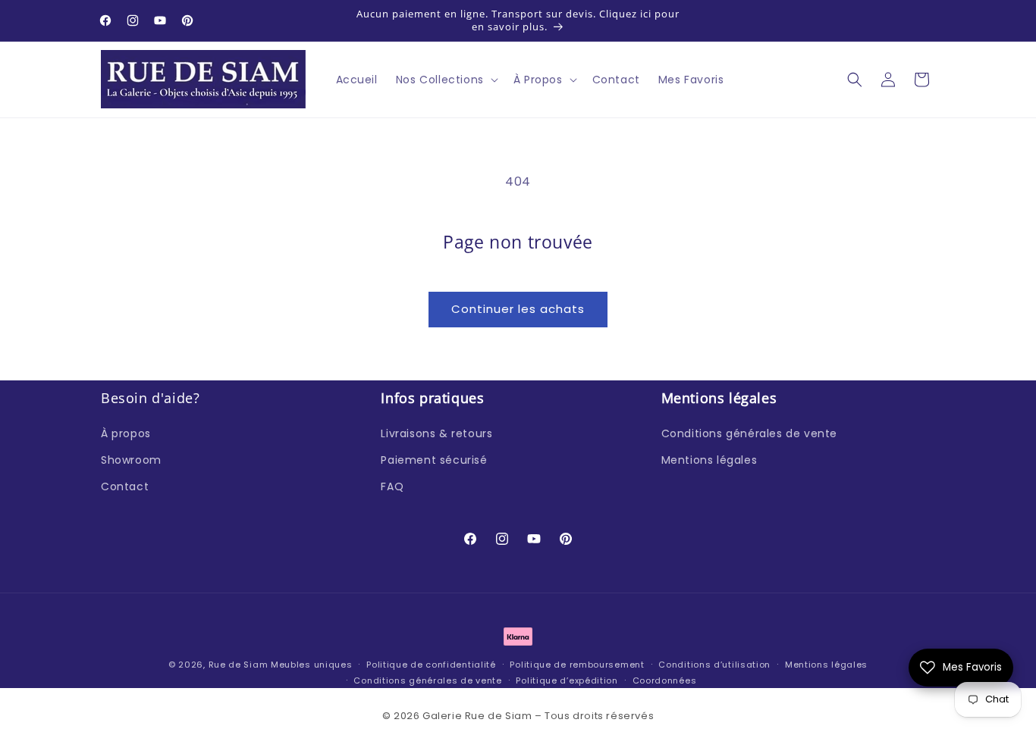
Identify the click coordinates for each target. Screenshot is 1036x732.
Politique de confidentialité (431, 664)
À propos (126, 432)
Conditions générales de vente (749, 432)
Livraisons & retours (436, 432)
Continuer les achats (518, 309)
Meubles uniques (312, 664)
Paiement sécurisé (434, 459)
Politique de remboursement (577, 664)
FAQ (392, 486)
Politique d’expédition (566, 680)
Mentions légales (709, 459)
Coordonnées (665, 680)
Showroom (131, 459)
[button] (445, 79)
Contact (125, 486)
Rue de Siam (238, 664)
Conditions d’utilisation (714, 664)
